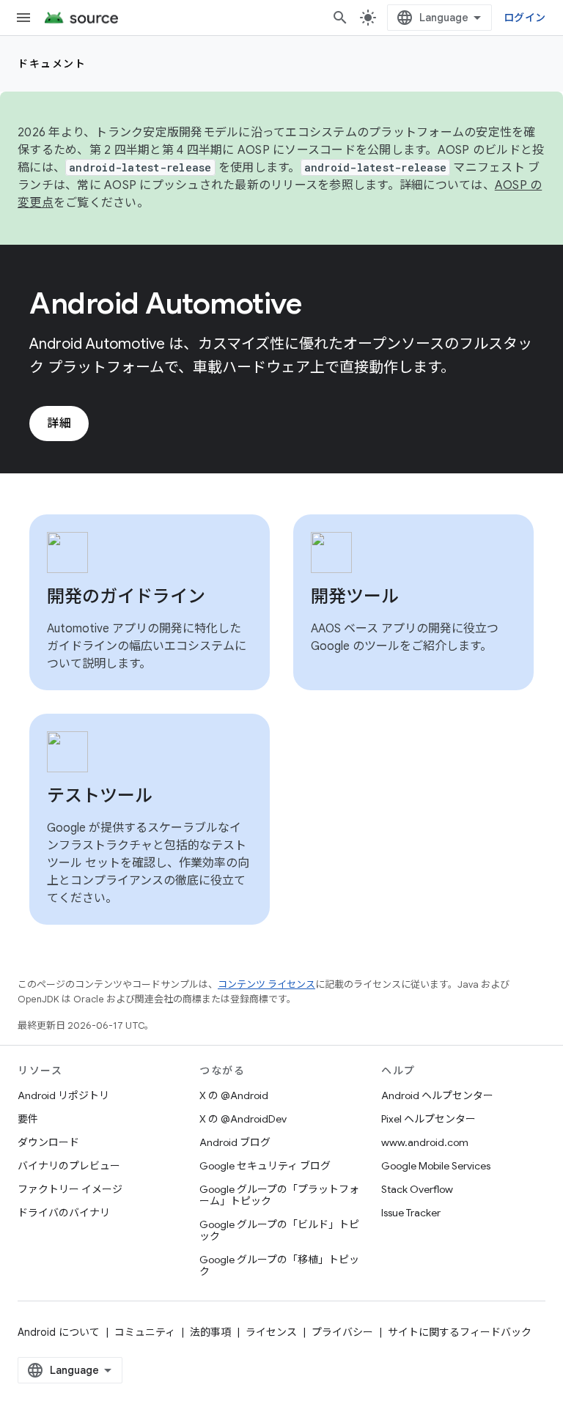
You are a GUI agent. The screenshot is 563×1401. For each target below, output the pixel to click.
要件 (28, 1118)
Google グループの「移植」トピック (279, 1265)
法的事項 (210, 1332)
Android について (59, 1332)
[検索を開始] (340, 17)
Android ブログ (235, 1142)
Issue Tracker (411, 1212)
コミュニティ (144, 1332)
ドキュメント (52, 63)
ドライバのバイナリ (64, 1212)
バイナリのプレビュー (69, 1165)
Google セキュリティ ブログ (265, 1165)
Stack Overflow (417, 1189)
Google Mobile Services (435, 1165)
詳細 (59, 423)
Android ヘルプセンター (437, 1095)
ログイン (524, 17)
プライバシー (342, 1332)
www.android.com (424, 1142)
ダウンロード (48, 1142)
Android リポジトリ (63, 1095)
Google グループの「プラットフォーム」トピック (279, 1195)
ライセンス (271, 1332)
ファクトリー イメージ (70, 1189)
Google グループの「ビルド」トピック (279, 1230)
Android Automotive (165, 303)
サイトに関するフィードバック (459, 1332)
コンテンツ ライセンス (266, 984)
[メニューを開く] (23, 17)
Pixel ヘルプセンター (428, 1118)
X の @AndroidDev (243, 1118)
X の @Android (233, 1095)
